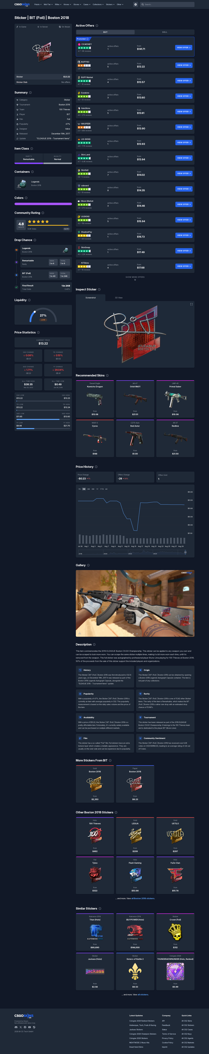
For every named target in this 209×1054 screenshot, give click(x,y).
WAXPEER (85, 123)
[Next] (191, 603)
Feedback (166, 1025)
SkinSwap (85, 247)
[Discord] (17, 1027)
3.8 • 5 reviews (84, 177)
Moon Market (87, 201)
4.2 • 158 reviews (84, 223)
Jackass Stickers (136, 1030)
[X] (21, 1027)
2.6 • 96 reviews (84, 69)
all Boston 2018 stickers (142, 898)
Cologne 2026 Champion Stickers (142, 1034)
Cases (85, 4)
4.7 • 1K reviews (84, 84)
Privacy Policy (167, 1038)
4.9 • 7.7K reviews (85, 146)
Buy (105, 32)
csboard (85, 185)
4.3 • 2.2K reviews (85, 254)
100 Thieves (64, 109)
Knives (66, 4)
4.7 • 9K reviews (84, 51)
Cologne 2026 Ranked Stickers (141, 1021)
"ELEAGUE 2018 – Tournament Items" (53, 138)
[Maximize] (191, 304)
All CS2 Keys (187, 1034)
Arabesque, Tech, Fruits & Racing (142, 1025)
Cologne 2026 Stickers (138, 1038)
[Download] (79, 633)
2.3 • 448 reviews (85, 131)
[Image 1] (133, 633)
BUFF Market (87, 77)
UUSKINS (85, 216)
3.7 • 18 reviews (84, 270)
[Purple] (43, 204)
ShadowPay (86, 232)
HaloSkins (85, 108)
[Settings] (135, 4)
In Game (22, 27)
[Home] (24, 4)
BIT (68, 114)
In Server (44, 27)
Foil (68, 119)
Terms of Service (169, 1034)
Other (119, 4)
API (163, 1021)
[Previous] (79, 603)
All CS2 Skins (187, 1021)
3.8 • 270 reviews (85, 208)
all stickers (143, 994)
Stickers (109, 4)
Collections (97, 4)
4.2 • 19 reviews (84, 192)
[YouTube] (30, 1027)
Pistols (37, 4)
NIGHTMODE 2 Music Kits (139, 1043)
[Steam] (35, 1027)
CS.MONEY (86, 44)
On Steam (66, 27)
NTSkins (85, 263)
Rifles (57, 4)
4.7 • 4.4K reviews (85, 161)
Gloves (76, 4)
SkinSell (84, 170)
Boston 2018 (64, 104)
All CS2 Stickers (188, 1025)
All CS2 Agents (187, 1038)
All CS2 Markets (188, 1043)
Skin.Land (85, 154)
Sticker (67, 100)
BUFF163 (85, 62)
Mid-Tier (47, 4)
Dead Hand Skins (136, 1047)
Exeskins (85, 93)
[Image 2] (137, 633)
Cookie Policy (167, 1043)
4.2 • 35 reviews (84, 100)
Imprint (164, 1047)
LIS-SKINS (85, 139)
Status (164, 1030)
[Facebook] (26, 1027)
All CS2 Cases (187, 1030)
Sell (164, 32)
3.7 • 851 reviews (84, 239)
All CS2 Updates (188, 1047)
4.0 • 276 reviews (85, 115)
